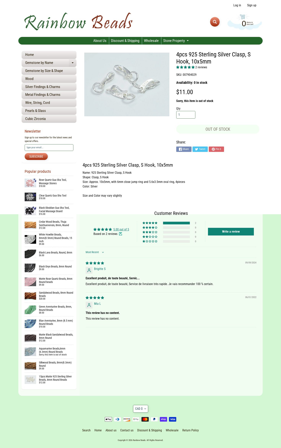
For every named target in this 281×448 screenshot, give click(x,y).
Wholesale (151, 40)
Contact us (126, 430)
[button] (185, 67)
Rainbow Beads (139, 440)
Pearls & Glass (35, 110)
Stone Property (176, 41)
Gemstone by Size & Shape (44, 70)
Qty (178, 108)
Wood (29, 79)
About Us (99, 40)
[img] (95, 263)
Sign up (251, 5)
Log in (237, 5)
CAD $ (139, 409)
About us (111, 430)
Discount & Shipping (125, 40)
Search (86, 430)
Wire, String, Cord (37, 102)
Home (29, 54)
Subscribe (36, 156)
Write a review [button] (231, 231)
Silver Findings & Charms (42, 87)
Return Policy (190, 430)
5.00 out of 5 (121, 229)
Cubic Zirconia (35, 118)
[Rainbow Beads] (79, 22)
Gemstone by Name (50, 63)
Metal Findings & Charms (42, 94)
